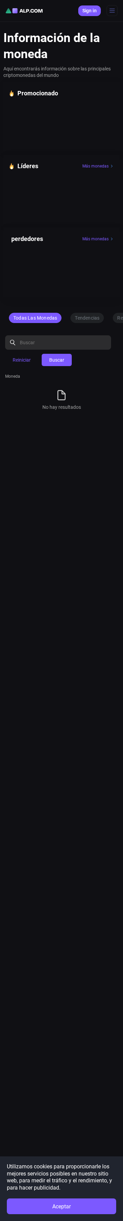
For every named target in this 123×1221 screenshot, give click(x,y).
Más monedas (95, 166)
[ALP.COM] (24, 11)
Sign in (89, 10)
